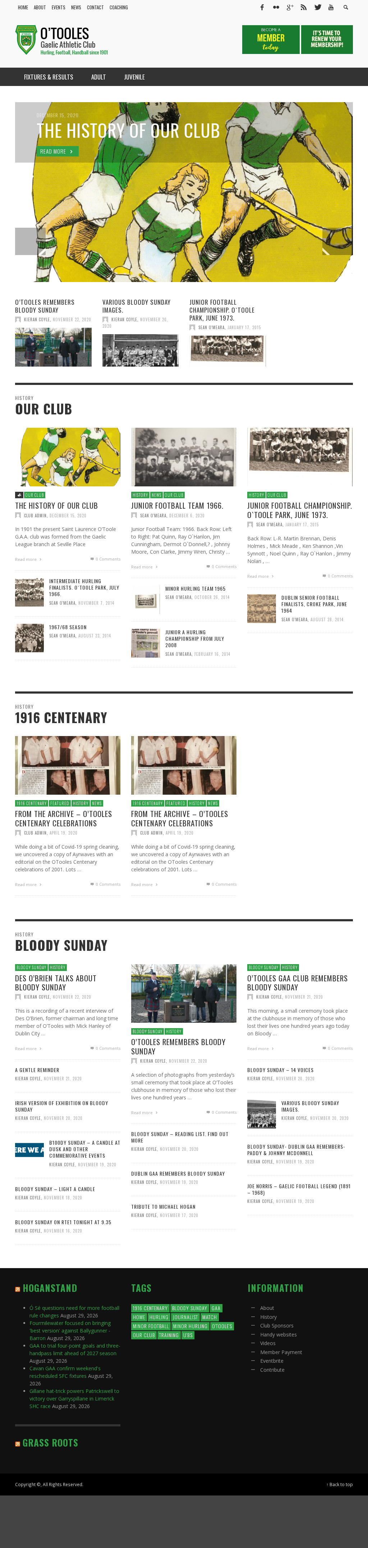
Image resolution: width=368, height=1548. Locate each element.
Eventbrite (272, 1360)
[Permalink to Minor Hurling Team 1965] (145, 598)
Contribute (272, 1369)
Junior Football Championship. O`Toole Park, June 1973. (222, 310)
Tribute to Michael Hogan (163, 1206)
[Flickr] (276, 7)
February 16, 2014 (212, 654)
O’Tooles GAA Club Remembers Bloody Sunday (297, 982)
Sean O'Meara (211, 327)
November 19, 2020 (97, 1164)
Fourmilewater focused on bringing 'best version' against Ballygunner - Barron (70, 1331)
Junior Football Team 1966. (177, 505)
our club (144, 1335)
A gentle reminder (37, 1069)
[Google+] (289, 7)
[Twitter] (317, 7)
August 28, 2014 (327, 619)
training (169, 1335)
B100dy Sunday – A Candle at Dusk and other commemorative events (84, 1149)
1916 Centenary (32, 803)
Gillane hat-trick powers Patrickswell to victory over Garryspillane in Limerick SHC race (74, 1398)
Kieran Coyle (37, 319)
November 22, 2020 (72, 319)
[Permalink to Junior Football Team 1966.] (183, 456)
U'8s (188, 1335)
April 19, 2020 (64, 833)
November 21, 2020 (304, 996)
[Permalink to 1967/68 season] (29, 637)
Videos (268, 1343)
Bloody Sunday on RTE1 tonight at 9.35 (63, 1222)
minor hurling (190, 1326)
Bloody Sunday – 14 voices (280, 1069)
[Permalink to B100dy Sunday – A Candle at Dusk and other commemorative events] (29, 1149)
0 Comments (107, 559)
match (209, 1317)
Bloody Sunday (31, 967)
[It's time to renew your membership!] (327, 39)
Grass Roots (50, 1442)
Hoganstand (50, 1287)
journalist (185, 1317)
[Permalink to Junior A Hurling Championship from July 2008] (145, 642)
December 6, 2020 (187, 515)
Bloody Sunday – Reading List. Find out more (180, 1137)
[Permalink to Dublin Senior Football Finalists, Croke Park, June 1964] (261, 607)
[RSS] (303, 7)
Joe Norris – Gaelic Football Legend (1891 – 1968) (299, 1189)
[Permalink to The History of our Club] (67, 456)
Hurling (159, 1317)
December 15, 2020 (68, 515)
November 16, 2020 (63, 1231)
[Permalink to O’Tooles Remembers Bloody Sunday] (53, 347)
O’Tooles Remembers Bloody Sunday (45, 306)
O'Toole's (222, 1326)
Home (139, 1317)
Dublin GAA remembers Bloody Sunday (178, 1173)
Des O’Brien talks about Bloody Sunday (56, 982)
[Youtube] (331, 7)
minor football (151, 1326)
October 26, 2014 (212, 597)
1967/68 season (68, 627)
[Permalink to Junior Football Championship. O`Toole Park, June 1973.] (227, 351)
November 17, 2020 (179, 1215)
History (140, 495)
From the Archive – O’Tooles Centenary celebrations (63, 818)
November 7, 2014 (96, 602)
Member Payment (281, 1352)
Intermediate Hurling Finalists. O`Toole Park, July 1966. (84, 587)
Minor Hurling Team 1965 (195, 588)
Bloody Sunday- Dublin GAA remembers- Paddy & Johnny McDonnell (296, 1150)
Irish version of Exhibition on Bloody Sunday (61, 1106)
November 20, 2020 (295, 1078)
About (267, 1307)
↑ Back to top (339, 1484)
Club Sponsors (277, 1325)
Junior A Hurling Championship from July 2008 (194, 638)
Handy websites (278, 1334)
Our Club (35, 495)
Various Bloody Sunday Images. (136, 306)
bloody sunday (189, 1308)
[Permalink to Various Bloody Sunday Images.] (140, 350)
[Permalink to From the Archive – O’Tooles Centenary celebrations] (67, 765)
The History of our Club (56, 505)
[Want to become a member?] (271, 39)
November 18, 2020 (63, 1197)
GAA (216, 1308)
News (156, 495)
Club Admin (35, 515)
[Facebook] (262, 7)
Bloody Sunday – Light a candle (55, 1189)
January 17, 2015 (244, 327)
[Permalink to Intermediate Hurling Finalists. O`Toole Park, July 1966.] (29, 591)
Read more (26, 559)
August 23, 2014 (94, 636)
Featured (59, 803)
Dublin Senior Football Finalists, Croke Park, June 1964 (314, 604)
